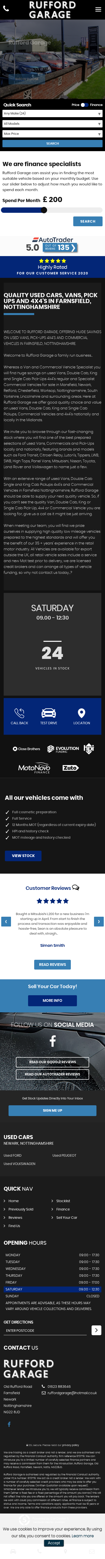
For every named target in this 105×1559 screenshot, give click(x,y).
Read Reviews (52, 965)
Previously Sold (21, 1209)
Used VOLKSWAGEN (19, 1164)
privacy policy (70, 1445)
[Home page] (52, 9)
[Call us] (6, 9)
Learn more (83, 1536)
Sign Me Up (52, 1110)
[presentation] (6, 921)
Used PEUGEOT (64, 1155)
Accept (54, 1543)
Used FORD (12, 1155)
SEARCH (52, 143)
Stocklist (63, 1201)
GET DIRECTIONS (18, 1322)
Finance (63, 1209)
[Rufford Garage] (29, 1377)
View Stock (23, 856)
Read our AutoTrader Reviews (52, 1074)
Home (14, 1201)
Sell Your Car (66, 1218)
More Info (52, 1001)
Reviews (15, 1218)
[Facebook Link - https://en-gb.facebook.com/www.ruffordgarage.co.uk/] (52, 1041)
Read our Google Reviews (52, 1062)
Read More (67, 933)
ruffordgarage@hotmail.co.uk (72, 1393)
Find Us (14, 1226)
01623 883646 (59, 1387)
